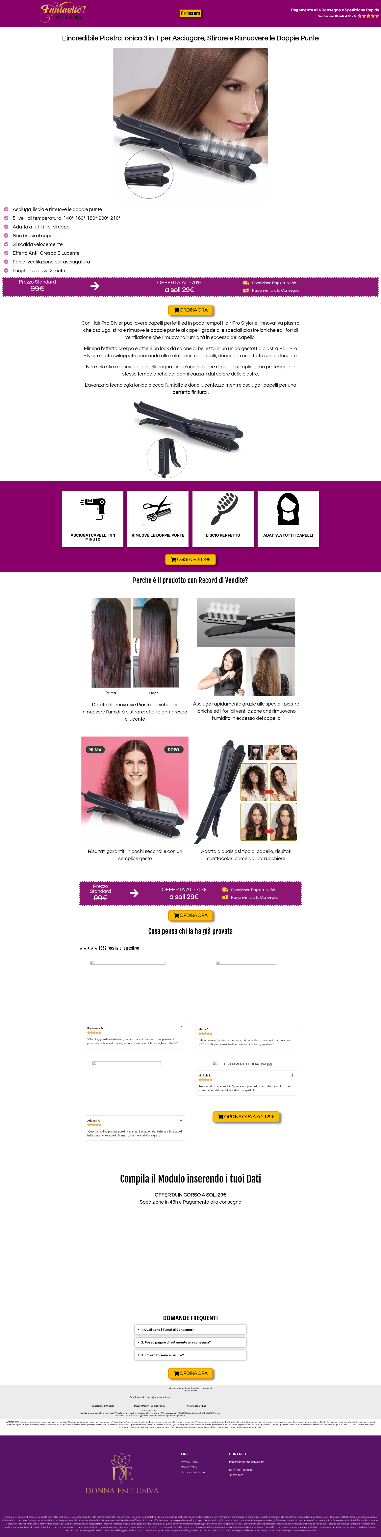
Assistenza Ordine (196, 1406)
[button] (190, 1330)
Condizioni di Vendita (102, 1406)
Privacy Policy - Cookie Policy (149, 1406)
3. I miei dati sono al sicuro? (162, 1355)
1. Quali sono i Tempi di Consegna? (167, 1330)
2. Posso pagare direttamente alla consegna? (176, 1342)
